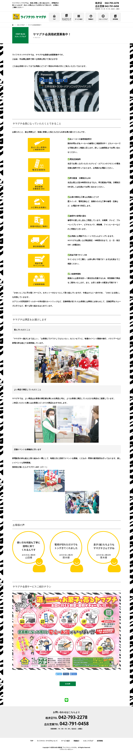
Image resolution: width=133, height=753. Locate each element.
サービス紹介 (79, 19)
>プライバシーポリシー (66, 749)
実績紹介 (90, 19)
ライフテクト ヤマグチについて (66, 19)
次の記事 (67, 684)
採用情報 (115, 19)
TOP (54, 19)
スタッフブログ (103, 19)
